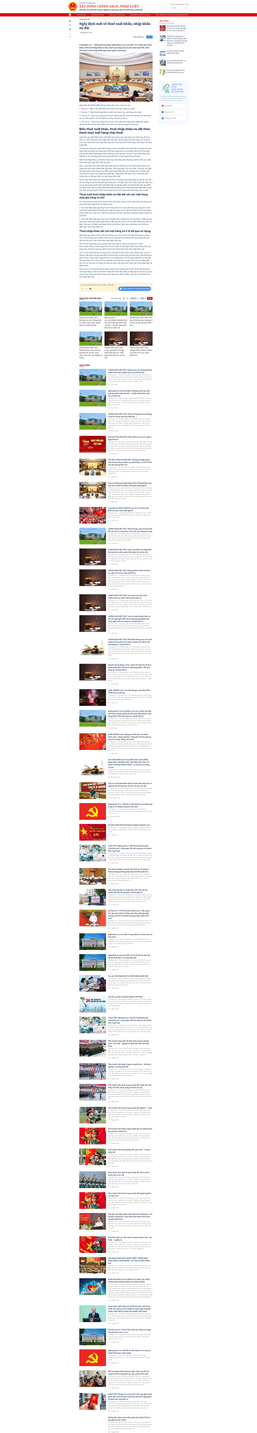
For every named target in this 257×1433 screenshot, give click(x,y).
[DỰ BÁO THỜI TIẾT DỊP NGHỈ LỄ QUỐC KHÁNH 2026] (92, 832)
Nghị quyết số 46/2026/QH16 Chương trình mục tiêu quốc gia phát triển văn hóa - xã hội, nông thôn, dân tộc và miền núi (116, 323)
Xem (149, 298)
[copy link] (69, 25)
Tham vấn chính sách (97, 15)
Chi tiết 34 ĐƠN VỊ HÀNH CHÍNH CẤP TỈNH (125, 997)
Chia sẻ (149, 37)
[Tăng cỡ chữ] (70, 34)
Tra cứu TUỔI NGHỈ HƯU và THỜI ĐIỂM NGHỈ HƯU (128, 976)
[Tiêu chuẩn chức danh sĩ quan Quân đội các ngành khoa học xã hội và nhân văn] (92, 1136)
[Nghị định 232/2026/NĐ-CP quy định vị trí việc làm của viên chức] (92, 941)
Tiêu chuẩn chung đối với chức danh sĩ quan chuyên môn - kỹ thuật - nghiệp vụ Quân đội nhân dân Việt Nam (128, 1043)
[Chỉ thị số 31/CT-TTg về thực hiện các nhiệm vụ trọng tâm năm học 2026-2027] (92, 1337)
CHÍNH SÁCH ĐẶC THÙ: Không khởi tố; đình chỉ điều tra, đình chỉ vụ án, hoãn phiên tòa (141, 351)
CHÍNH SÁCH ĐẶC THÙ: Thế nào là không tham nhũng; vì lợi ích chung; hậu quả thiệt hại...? (141, 321)
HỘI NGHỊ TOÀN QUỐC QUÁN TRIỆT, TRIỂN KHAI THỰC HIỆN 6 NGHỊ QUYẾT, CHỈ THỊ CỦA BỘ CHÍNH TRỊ (129, 1260)
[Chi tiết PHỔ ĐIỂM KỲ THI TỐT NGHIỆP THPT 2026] (163, 72)
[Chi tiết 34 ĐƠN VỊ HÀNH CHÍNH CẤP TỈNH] (163, 53)
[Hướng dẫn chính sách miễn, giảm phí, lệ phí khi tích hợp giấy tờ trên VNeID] (92, 1424)
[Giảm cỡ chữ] (70, 40)
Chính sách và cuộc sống (117, 15)
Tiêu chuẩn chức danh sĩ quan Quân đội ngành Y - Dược (130, 1108)
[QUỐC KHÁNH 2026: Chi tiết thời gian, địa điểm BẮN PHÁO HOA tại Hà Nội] (92, 697)
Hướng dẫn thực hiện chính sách (140, 15)
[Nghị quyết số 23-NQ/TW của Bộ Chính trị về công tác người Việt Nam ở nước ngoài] (92, 1357)
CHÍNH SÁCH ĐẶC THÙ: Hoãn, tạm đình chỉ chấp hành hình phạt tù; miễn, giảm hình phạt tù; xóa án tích (115, 353)
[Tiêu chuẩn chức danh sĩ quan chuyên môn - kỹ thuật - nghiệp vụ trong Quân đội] (92, 1071)
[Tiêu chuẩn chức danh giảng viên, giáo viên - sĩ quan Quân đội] (92, 1157)
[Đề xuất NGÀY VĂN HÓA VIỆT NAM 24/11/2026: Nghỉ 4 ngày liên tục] (92, 444)
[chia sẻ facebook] (69, 20)
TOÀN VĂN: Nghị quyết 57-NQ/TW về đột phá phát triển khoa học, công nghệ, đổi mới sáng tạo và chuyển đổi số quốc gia (177, 40)
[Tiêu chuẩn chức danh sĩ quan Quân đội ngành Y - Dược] (92, 1115)
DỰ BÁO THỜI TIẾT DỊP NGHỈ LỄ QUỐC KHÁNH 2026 (129, 825)
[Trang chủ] (72, 6)
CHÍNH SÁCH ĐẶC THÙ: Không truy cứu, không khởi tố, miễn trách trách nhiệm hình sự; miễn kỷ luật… (90, 321)
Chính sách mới (81, 15)
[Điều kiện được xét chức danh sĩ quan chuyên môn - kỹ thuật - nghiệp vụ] (92, 1244)
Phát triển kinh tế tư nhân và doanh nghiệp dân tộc (172, 15)
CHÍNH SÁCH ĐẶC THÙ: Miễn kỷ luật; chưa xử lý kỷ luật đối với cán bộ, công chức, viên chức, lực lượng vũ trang (90, 353)
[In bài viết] (69, 29)
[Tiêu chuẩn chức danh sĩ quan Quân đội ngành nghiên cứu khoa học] (92, 1200)
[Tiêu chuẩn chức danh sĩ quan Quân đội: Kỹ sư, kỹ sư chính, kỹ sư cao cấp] (92, 1179)
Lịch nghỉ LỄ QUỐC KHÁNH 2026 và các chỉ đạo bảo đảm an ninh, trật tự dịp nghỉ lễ (176, 28)
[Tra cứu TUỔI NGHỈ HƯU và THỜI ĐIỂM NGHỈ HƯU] (163, 63)
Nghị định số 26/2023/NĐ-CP (91, 105)
